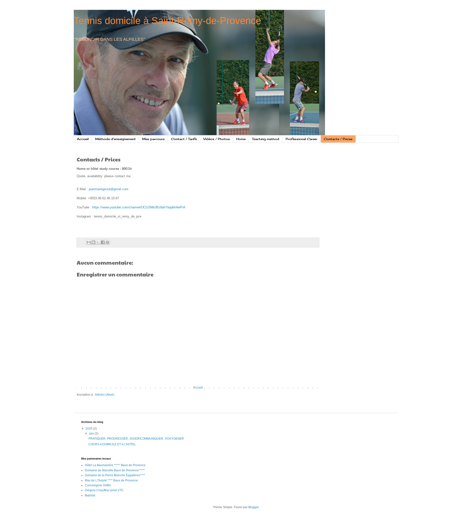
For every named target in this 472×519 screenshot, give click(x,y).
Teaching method (265, 139)
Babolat (90, 495)
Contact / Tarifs (184, 139)
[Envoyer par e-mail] (88, 242)
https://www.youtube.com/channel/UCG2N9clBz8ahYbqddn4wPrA (138, 207)
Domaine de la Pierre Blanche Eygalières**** (115, 475)
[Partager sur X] (98, 242)
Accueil (83, 139)
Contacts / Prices (338, 139)
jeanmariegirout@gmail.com (108, 189)
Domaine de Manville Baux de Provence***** (115, 470)
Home (241, 139)
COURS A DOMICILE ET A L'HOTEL (112, 444)
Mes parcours (153, 139)
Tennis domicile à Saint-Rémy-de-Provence (167, 20)
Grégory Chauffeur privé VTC (104, 490)
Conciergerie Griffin (98, 485)
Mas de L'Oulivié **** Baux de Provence (111, 480)
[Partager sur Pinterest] (107, 242)
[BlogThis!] (93, 242)
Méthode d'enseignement (115, 139)
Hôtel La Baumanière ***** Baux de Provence (115, 465)
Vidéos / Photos (216, 139)
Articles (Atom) (104, 394)
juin (92, 433)
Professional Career (301, 139)
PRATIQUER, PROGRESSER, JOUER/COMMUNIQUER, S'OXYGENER (136, 438)
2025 (89, 428)
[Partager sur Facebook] (102, 242)
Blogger (253, 507)
